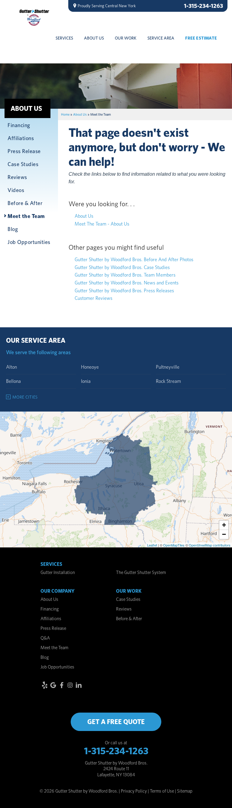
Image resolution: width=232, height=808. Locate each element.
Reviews (17, 177)
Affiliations (21, 138)
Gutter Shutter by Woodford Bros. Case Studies (122, 267)
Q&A (45, 638)
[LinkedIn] (78, 685)
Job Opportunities (29, 242)
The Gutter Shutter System (141, 572)
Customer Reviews (93, 298)
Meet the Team (26, 216)
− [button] (224, 534)
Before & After (25, 203)
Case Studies (23, 164)
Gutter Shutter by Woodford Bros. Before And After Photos (134, 259)
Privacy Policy (134, 791)
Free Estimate (201, 38)
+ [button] (224, 525)
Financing (19, 125)
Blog (13, 229)
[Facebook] (61, 685)
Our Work (126, 38)
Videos (16, 190)
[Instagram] (70, 685)
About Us (94, 38)
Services (64, 38)
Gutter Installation (57, 572)
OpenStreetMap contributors (209, 545)
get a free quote (116, 722)
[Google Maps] (53, 685)
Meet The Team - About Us (102, 224)
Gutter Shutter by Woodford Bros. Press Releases (124, 290)
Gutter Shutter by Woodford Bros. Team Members (125, 275)
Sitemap (184, 791)
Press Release (24, 151)
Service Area (160, 38)
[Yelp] (44, 685)
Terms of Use (162, 791)
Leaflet (152, 545)
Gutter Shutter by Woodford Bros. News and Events (127, 283)
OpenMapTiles (174, 545)
